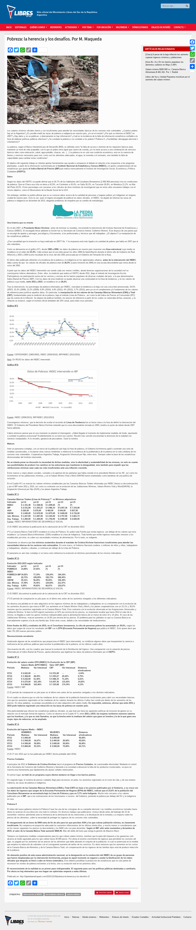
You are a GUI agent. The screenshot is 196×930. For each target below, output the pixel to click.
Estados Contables (140, 917)
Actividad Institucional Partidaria (166, 917)
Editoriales (20, 27)
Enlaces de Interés (160, 27)
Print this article (104, 893)
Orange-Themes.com (45, 921)
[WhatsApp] (192, 54)
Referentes (56, 27)
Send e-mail (122, 893)
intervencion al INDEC (33, 894)
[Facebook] (192, 42)
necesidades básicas (54, 894)
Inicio (9, 27)
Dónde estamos (140, 27)
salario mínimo (73, 894)
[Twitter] (192, 48)
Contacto (187, 917)
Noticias (75, 917)
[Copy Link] (192, 60)
